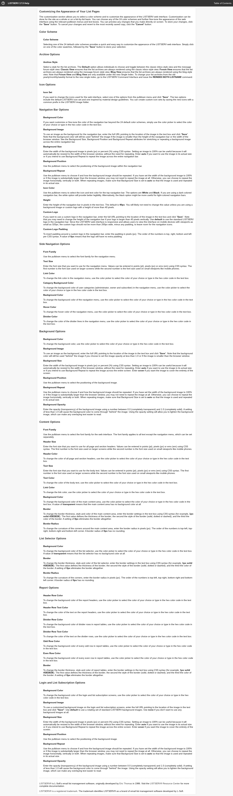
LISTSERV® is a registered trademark (58, 791)
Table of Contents (222, 3)
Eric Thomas (125, 783)
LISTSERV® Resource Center (165, 783)
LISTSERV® (45, 783)
